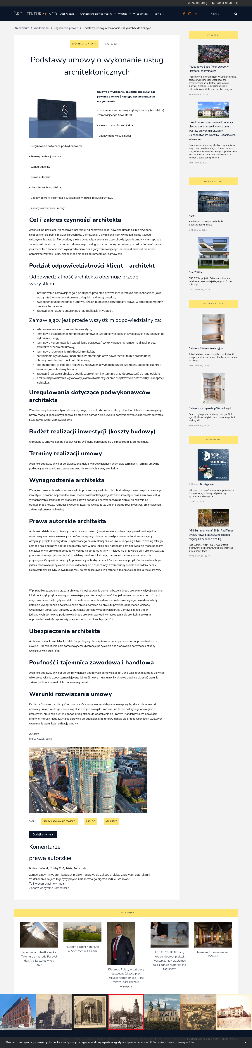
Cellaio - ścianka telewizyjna (206, 348)
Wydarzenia (213, 439)
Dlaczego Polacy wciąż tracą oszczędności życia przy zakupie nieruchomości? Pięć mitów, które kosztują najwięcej (126, 978)
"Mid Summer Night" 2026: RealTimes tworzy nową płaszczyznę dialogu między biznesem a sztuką (211, 535)
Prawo (158, 13)
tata (84, 868)
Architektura (67, 13)
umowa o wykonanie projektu (59, 821)
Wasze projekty (213, 181)
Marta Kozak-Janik (40, 738)
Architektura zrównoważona (96, 13)
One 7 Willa (195, 272)
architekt (111, 821)
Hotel (192, 215)
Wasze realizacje (213, 303)
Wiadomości (141, 13)
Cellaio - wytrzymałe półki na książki (210, 408)
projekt (91, 821)
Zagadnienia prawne (66, 28)
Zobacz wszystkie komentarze (49, 888)
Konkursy (213, 35)
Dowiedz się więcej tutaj (180, 1042)
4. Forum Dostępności (202, 484)
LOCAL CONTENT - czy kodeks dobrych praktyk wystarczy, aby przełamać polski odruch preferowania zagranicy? (170, 960)
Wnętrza (123, 13)
